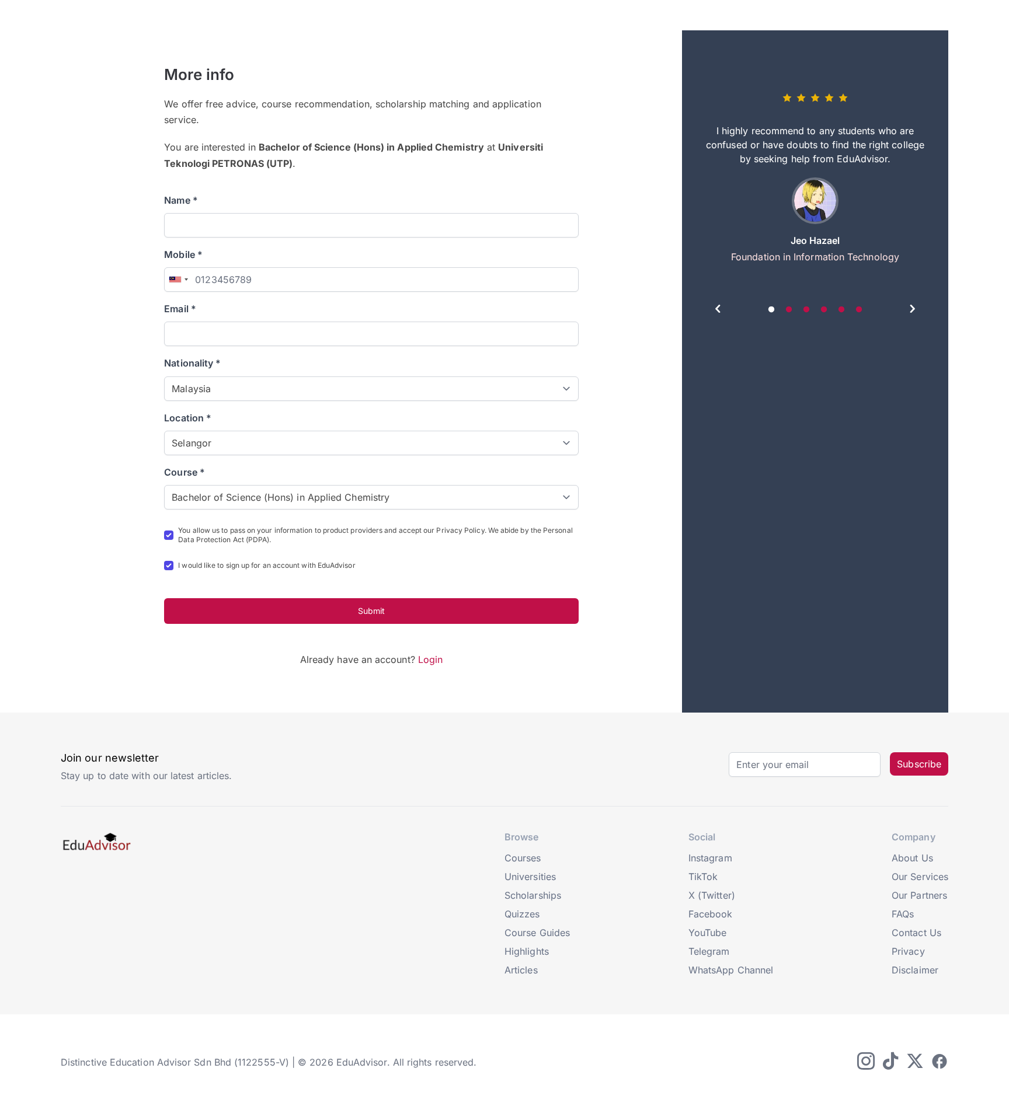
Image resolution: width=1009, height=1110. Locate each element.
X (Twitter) (711, 895)
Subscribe (919, 764)
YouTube (707, 932)
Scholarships (533, 895)
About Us (912, 858)
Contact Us (916, 932)
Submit (371, 611)
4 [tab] (824, 310)
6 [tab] (859, 310)
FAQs (903, 914)
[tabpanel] (815, 182)
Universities (530, 876)
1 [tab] (771, 310)
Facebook (710, 914)
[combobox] (178, 279)
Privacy (908, 951)
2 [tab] (789, 310)
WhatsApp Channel (730, 970)
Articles (521, 970)
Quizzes (522, 914)
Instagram (710, 858)
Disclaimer (915, 970)
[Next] (912, 310)
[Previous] (718, 310)
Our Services (920, 876)
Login (430, 659)
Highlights (527, 951)
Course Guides (537, 932)
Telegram (709, 951)
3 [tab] (806, 310)
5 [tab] (841, 310)
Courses (523, 858)
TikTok (703, 876)
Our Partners (919, 895)
